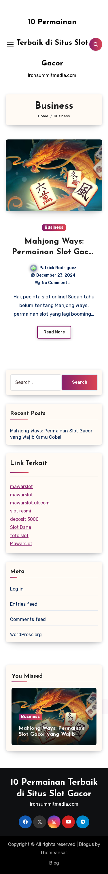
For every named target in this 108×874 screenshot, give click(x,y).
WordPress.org (26, 634)
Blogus (86, 844)
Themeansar (53, 852)
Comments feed (28, 619)
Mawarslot (21, 543)
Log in (17, 589)
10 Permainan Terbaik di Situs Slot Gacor (52, 42)
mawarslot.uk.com (30, 503)
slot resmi (20, 511)
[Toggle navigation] (10, 44)
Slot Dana (20, 527)
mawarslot (21, 486)
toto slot (19, 535)
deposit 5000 (24, 519)
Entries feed (23, 604)
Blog (54, 863)
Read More (54, 332)
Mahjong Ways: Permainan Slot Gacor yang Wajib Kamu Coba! (51, 734)
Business (54, 227)
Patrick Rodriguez (57, 267)
